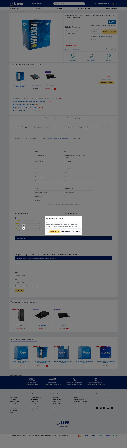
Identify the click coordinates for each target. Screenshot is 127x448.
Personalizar (76, 231)
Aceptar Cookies (54, 231)
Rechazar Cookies (65, 231)
